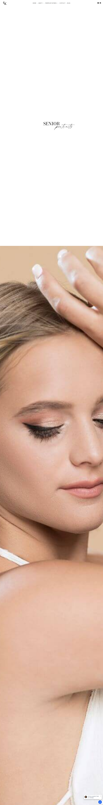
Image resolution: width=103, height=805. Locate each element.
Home (34, 3)
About (40, 3)
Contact (62, 3)
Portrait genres (50, 3)
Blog (68, 3)
